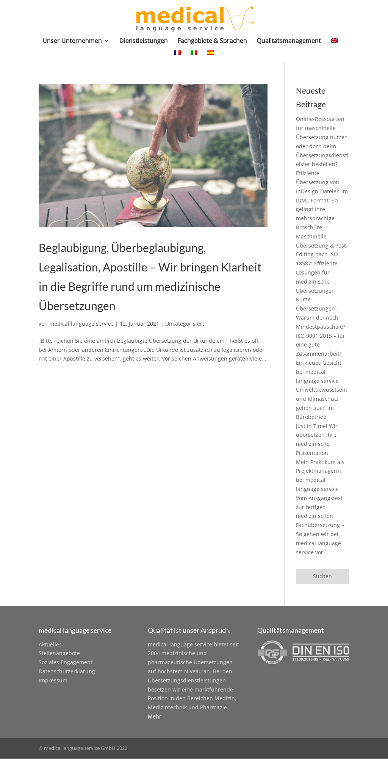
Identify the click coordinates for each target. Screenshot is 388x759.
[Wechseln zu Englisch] (334, 44)
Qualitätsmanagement (289, 41)
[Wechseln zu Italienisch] (194, 56)
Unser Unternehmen (72, 41)
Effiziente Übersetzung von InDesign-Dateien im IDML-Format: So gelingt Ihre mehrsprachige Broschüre (322, 200)
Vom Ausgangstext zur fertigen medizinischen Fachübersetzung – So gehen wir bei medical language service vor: (320, 525)
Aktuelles (50, 644)
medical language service (81, 323)
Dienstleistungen (143, 41)
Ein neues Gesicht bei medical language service (318, 371)
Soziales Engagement (65, 662)
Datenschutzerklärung (67, 671)
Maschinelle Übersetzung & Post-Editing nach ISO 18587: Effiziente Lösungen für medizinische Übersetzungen (322, 263)
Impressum (53, 680)
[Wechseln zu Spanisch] (210, 56)
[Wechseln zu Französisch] (177, 56)
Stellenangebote (59, 653)
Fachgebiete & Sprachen (212, 41)
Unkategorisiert (184, 323)
